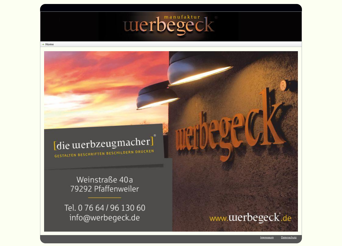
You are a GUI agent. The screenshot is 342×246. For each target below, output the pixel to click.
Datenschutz (289, 237)
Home (49, 44)
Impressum (267, 237)
